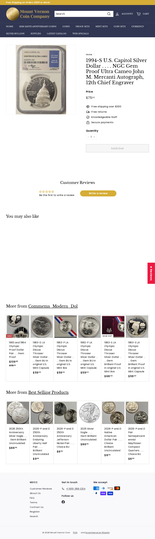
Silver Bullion (15, 33)
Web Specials (81, 33)
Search (34, 516)
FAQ (32, 497)
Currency (138, 26)
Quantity (92, 131)
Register (35, 511)
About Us (35, 493)
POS (75, 532)
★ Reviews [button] (151, 273)
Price (89, 91)
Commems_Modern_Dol (53, 306)
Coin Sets (119, 26)
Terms (33, 502)
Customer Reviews (41, 488)
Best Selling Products (48, 392)
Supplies (36, 33)
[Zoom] (41, 79)
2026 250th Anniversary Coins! (37, 26)
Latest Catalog (56, 33)
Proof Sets (82, 26)
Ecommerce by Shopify (98, 532)
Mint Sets (102, 26)
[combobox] (83, 14)
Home (9, 26)
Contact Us (36, 507)
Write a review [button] (98, 193)
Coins (66, 26)
